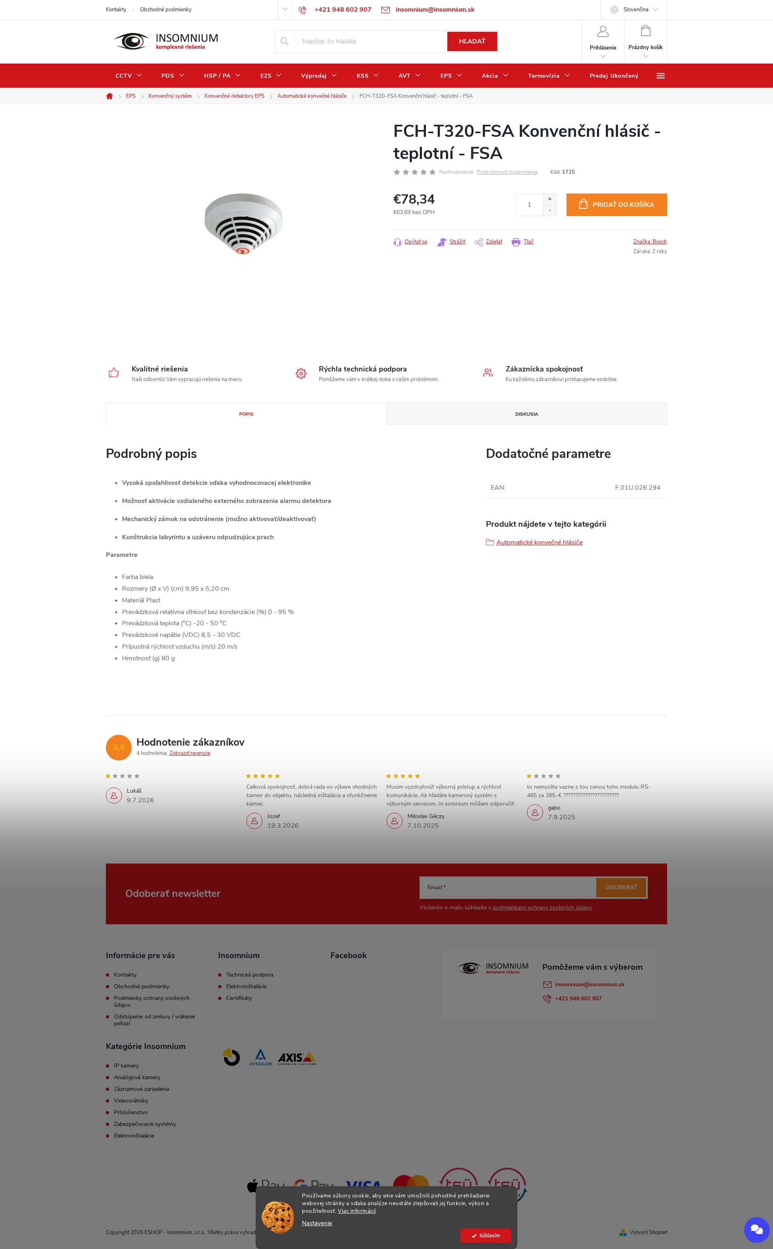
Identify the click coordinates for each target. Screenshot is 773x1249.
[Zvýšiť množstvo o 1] (549, 199)
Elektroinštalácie (246, 986)
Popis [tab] (246, 414)
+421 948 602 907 (578, 998)
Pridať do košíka (623, 204)
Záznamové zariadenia (141, 1089)
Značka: (650, 241)
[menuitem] (129, 76)
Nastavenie (317, 1223)
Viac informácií (357, 1211)
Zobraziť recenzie (189, 753)
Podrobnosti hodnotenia (507, 172)
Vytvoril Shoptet (648, 1232)
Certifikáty (239, 998)
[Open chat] (757, 1230)
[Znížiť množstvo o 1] (549, 210)
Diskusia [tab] (526, 414)
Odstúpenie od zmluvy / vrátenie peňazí (154, 1020)
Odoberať (621, 887)
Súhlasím (490, 1235)
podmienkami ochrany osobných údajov (542, 907)
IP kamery (126, 1066)
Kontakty (116, 9)
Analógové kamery (137, 1077)
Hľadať (472, 41)
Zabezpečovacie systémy (145, 1124)
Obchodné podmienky (166, 9)
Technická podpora (249, 975)
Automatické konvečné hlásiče (539, 542)
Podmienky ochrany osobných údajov (152, 1001)
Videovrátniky (131, 1101)
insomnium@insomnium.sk (590, 984)
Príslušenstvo (131, 1112)
